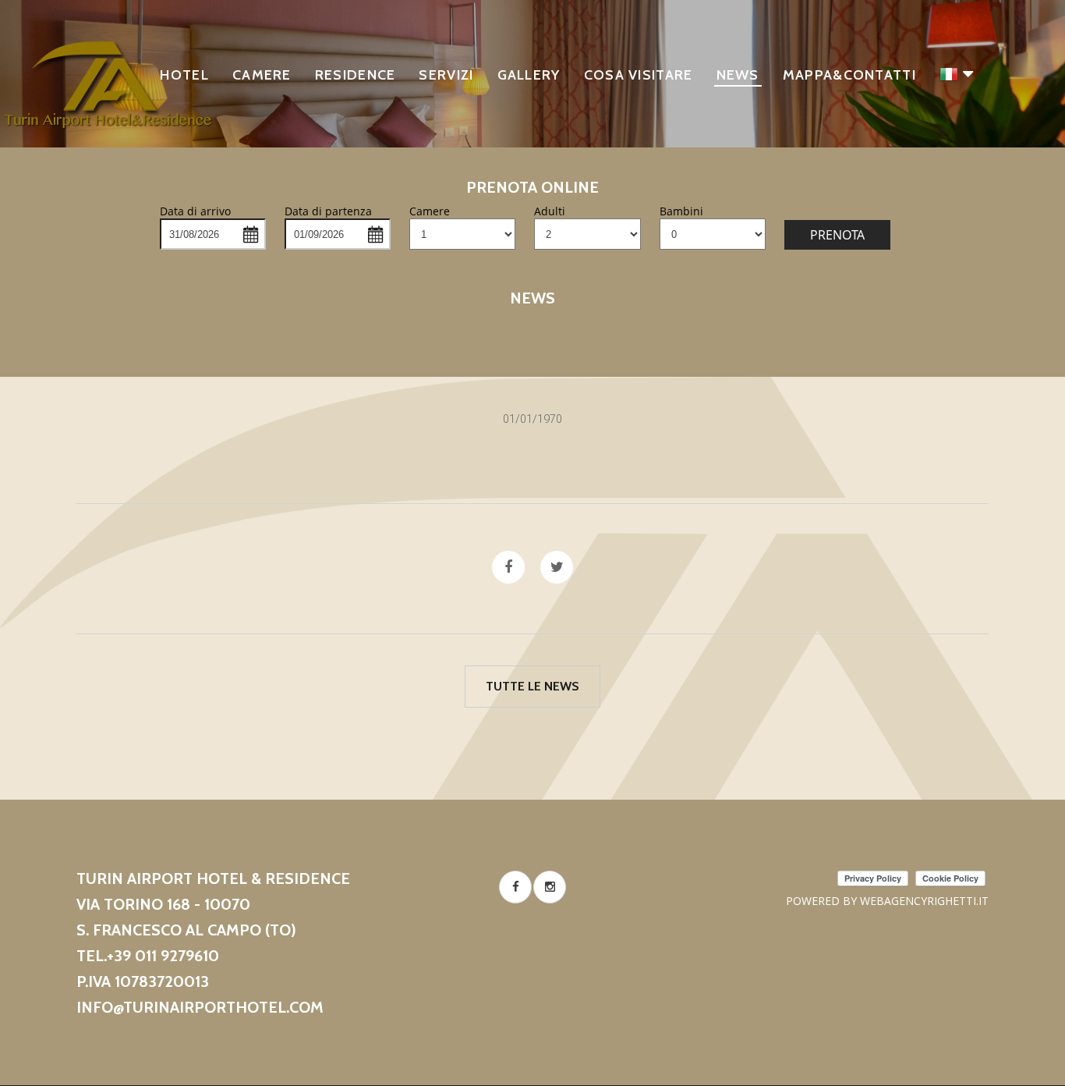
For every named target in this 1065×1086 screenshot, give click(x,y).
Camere (262, 74)
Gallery (529, 74)
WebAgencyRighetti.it (924, 900)
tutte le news (532, 686)
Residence (355, 74)
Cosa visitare (638, 74)
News (737, 74)
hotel (184, 74)
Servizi (446, 74)
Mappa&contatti (849, 74)
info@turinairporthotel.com (200, 1007)
